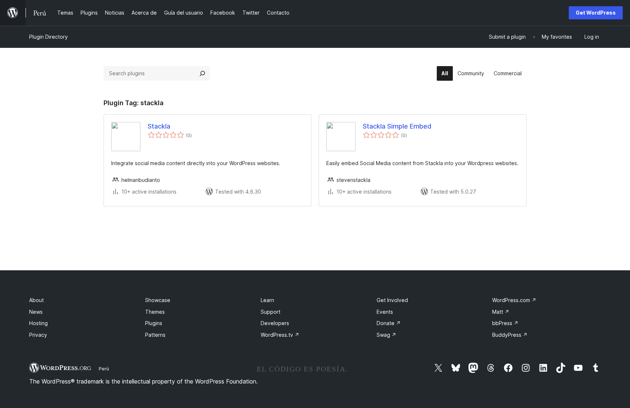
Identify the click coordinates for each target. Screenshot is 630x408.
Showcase (157, 300)
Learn (267, 300)
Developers (275, 323)
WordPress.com (514, 300)
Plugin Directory (48, 37)
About (36, 300)
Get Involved (392, 300)
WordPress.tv (280, 335)
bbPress (505, 323)
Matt (500, 312)
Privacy (38, 335)
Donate (389, 323)
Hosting (38, 323)
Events (385, 312)
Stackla (159, 126)
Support (270, 312)
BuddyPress (510, 335)
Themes (155, 312)
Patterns (155, 335)
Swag (386, 335)
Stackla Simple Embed (397, 126)
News (36, 312)
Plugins (153, 323)
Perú (104, 368)
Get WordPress (596, 12)
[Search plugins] (202, 73)
